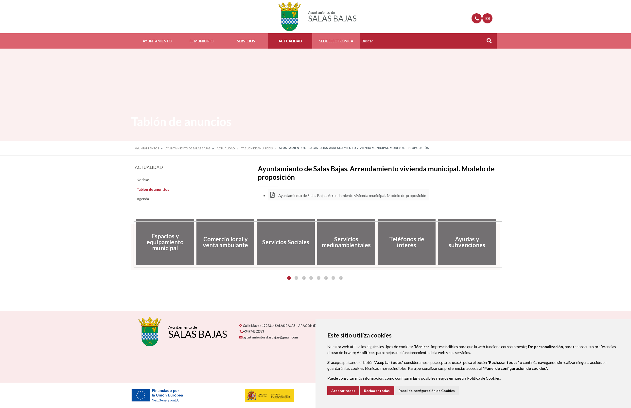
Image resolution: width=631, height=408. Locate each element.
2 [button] (296, 278)
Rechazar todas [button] (377, 391)
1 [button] (289, 278)
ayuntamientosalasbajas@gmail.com (270, 337)
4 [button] (311, 278)
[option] (165, 242)
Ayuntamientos (147, 148)
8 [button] (341, 278)
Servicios (246, 41)
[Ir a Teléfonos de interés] (477, 18)
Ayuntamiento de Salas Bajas (187, 148)
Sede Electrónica (336, 41)
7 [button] (333, 278)
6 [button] (326, 278)
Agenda (143, 199)
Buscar (487, 42)
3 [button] (304, 278)
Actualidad (290, 41)
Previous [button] (131, 242)
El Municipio (201, 41)
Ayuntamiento (157, 41)
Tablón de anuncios (257, 148)
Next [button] (499, 242)
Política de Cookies (483, 378)
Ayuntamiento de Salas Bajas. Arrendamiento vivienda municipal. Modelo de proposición (352, 195)
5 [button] (318, 278)
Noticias (143, 180)
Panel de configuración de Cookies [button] (427, 391)
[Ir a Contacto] (487, 18)
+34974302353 (253, 331)
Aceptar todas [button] (343, 391)
